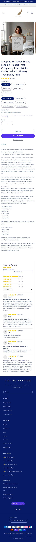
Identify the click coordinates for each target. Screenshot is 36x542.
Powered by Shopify (20, 533)
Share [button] (4, 144)
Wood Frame (18, 88)
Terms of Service (7, 414)
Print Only (6, 84)
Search (5, 424)
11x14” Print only (8, 102)
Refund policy (7, 447)
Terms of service (18, 535)
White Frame (6, 92)
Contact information (18, 538)
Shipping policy (27, 535)
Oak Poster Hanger (18, 84)
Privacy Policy (7, 403)
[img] (12, 295)
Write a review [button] (18, 271)
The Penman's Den (12, 533)
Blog (4, 432)
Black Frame (6, 88)
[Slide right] (22, 58)
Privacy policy (10, 535)
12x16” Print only (8, 106)
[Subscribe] (31, 392)
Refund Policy (7, 406)
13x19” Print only (22, 106)
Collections (6, 428)
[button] (3, 13)
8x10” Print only (7, 98)
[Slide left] (14, 58)
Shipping (9, 112)
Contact (5, 440)
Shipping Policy (7, 410)
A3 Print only (20, 102)
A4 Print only (20, 98)
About (5, 436)
